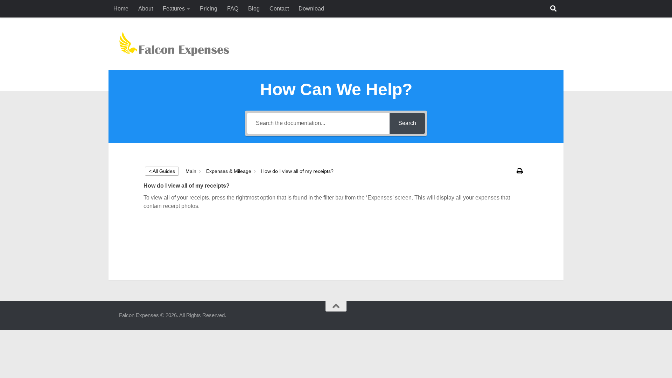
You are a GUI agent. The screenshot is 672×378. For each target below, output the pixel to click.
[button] (521, 171)
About (145, 9)
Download (311, 9)
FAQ (232, 9)
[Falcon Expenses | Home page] (174, 43)
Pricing (208, 9)
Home (120, 9)
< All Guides (162, 171)
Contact (279, 9)
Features (174, 9)
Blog (254, 9)
